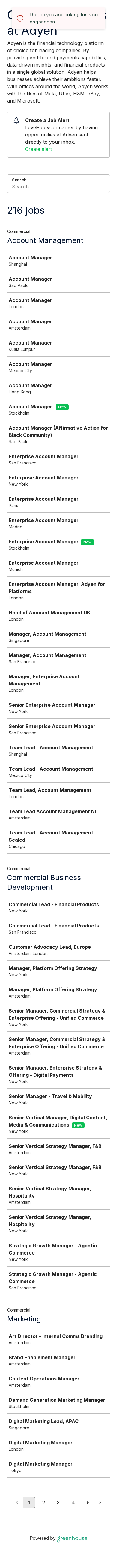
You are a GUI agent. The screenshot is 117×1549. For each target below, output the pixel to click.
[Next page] (100, 1502)
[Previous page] (17, 1502)
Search (19, 179)
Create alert (38, 149)
